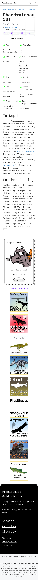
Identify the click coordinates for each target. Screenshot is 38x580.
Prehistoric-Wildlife (11, 3)
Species (8, 521)
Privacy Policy (9, 542)
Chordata (11, 9)
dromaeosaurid (10, 165)
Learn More (19, 280)
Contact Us (7, 545)
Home (4, 9)
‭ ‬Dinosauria (30, 9)
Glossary (9, 531)
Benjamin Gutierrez (12, 27)
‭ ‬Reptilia (20, 9)
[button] (30, 3)
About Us (6, 538)
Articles (9, 526)
